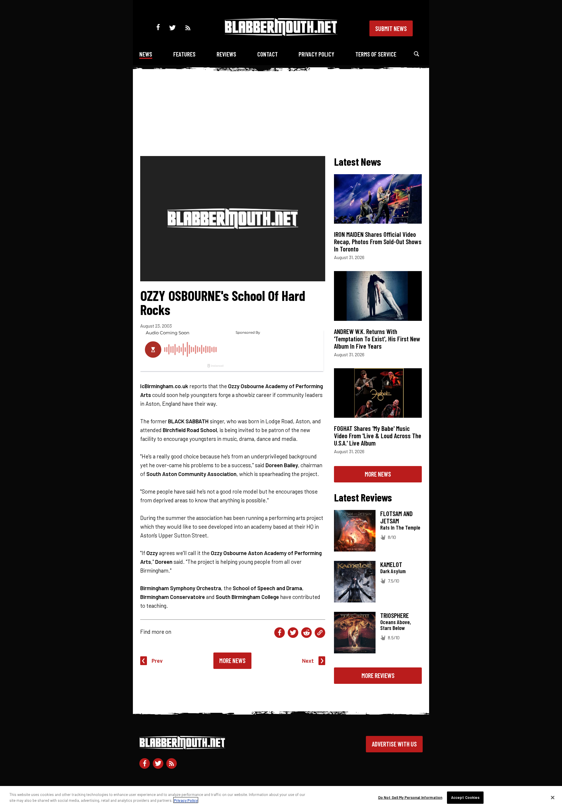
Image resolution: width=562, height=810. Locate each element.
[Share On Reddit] (306, 632)
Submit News (391, 28)
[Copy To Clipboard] (320, 632)
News (145, 54)
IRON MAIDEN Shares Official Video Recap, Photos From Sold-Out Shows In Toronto (378, 241)
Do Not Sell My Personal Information (410, 797)
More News (232, 660)
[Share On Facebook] (279, 632)
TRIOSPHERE (394, 615)
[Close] (552, 797)
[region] (281, 798)
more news (378, 474)
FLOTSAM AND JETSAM (396, 517)
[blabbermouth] (281, 33)
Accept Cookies (465, 797)
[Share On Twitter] (293, 632)
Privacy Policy (316, 54)
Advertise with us (394, 744)
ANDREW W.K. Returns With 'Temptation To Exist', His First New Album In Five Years (377, 338)
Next (308, 660)
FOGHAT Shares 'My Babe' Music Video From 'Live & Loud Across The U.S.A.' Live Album (377, 435)
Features (184, 54)
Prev (157, 660)
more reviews (378, 675)
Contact (267, 54)
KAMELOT (391, 564)
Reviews (226, 54)
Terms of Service (375, 54)
